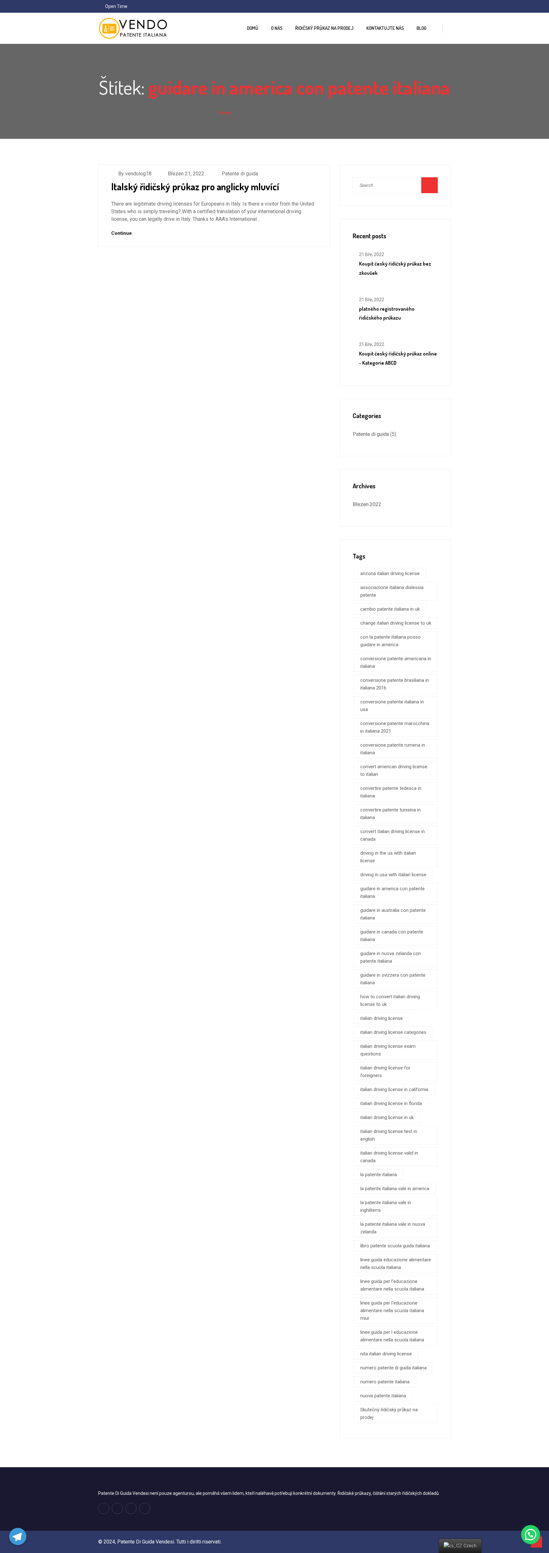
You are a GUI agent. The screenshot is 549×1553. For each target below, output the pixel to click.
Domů (252, 28)
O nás (276, 28)
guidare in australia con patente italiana (393, 914)
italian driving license (381, 1018)
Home (225, 112)
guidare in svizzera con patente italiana (392, 979)
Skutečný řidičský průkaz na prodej (389, 1413)
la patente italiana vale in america (394, 1188)
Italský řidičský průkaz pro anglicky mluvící (195, 186)
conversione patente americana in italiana (395, 662)
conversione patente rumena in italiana (392, 749)
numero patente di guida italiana (393, 1368)
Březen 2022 (367, 504)
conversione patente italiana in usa (392, 705)
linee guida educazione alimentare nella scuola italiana (395, 1263)
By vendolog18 (135, 174)
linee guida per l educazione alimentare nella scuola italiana (392, 1336)
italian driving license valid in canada (389, 1156)
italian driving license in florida (391, 1103)
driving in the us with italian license (388, 857)
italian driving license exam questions (388, 1050)
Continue (122, 233)
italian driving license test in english (388, 1135)
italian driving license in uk (387, 1117)
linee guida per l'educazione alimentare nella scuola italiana (392, 1285)
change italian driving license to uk (395, 623)
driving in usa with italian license (393, 875)
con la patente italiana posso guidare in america (390, 641)
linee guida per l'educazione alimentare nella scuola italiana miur (392, 1310)
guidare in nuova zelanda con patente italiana (390, 957)
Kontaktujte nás (385, 28)
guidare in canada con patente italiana (391, 935)
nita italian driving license (386, 1354)
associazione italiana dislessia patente (392, 591)
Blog (421, 28)
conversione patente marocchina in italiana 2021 (394, 727)
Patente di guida (240, 174)
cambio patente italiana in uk (390, 609)
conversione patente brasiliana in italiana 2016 (394, 684)
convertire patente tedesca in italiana (390, 792)
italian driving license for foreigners (385, 1071)
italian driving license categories (393, 1032)
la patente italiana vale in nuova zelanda (392, 1228)
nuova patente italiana (383, 1396)
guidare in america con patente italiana (392, 892)
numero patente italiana (385, 1382)
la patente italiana (378, 1174)
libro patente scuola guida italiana (395, 1246)
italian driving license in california (394, 1089)
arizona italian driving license (390, 573)
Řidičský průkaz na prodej (324, 28)
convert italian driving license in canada (392, 835)
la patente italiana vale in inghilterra (385, 1206)
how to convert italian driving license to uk (390, 1000)
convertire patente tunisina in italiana (390, 813)
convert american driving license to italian (393, 770)
